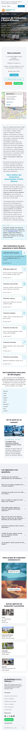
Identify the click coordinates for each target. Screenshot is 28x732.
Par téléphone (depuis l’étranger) (14, 79)
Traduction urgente (9, 298)
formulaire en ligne (13, 230)
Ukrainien (5, 410)
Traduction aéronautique (10, 357)
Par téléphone (14, 75)
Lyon (3, 617)
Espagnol (5, 397)
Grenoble (5, 651)
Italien (4, 402)
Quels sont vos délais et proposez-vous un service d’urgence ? (12, 485)
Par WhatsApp (18, 83)
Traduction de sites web (10, 327)
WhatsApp (9, 719)
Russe (4, 408)
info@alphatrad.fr (8, 723)
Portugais (5, 406)
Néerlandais (6, 404)
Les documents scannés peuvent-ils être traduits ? (12, 543)
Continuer (21, 6)
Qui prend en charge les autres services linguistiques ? (12, 526)
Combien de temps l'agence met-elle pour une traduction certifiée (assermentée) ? (11, 535)
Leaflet (16, 117)
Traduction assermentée (10, 284)
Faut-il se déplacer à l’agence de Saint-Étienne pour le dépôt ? (12, 500)
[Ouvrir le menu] (26, 10)
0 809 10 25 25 (9, 102)
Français (5, 400)
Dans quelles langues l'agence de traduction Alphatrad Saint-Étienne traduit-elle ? (10, 509)
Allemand (5, 391)
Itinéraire (8, 104)
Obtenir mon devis (14, 571)
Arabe (4, 395)
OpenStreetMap (22, 117)
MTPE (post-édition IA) (10, 269)
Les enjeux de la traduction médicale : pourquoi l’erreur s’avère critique (13, 444)
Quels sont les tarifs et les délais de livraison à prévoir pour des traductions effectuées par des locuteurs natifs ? (12, 518)
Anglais (5, 393)
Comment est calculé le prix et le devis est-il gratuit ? (12, 492)
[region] (14, 105)
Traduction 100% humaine (11, 253)
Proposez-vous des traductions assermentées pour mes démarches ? (11, 477)
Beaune (4, 667)
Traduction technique (9, 342)
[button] (14, 108)
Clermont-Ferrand (7, 635)
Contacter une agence (14, 589)
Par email (8, 83)
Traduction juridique (9, 313)
